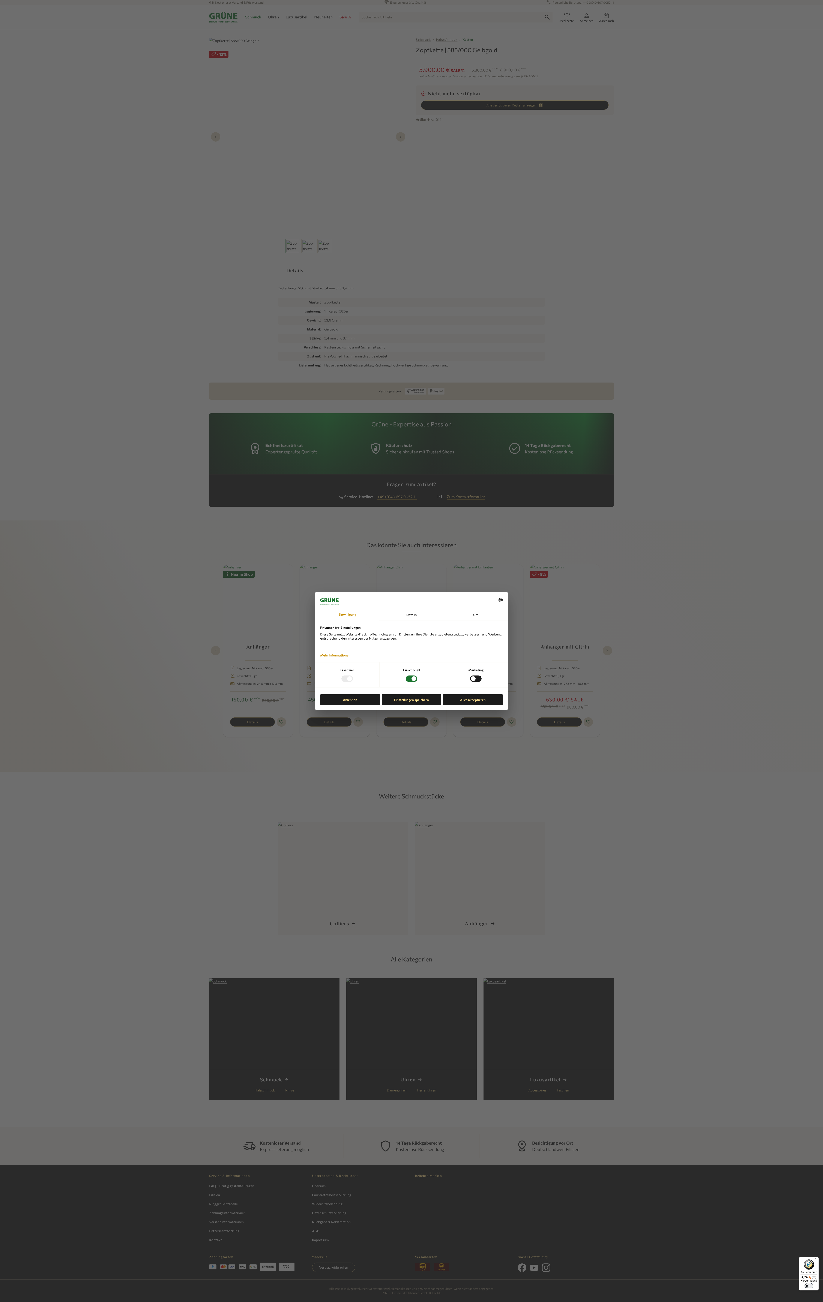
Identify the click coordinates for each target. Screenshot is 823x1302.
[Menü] (816, 1259)
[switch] (809, 1285)
